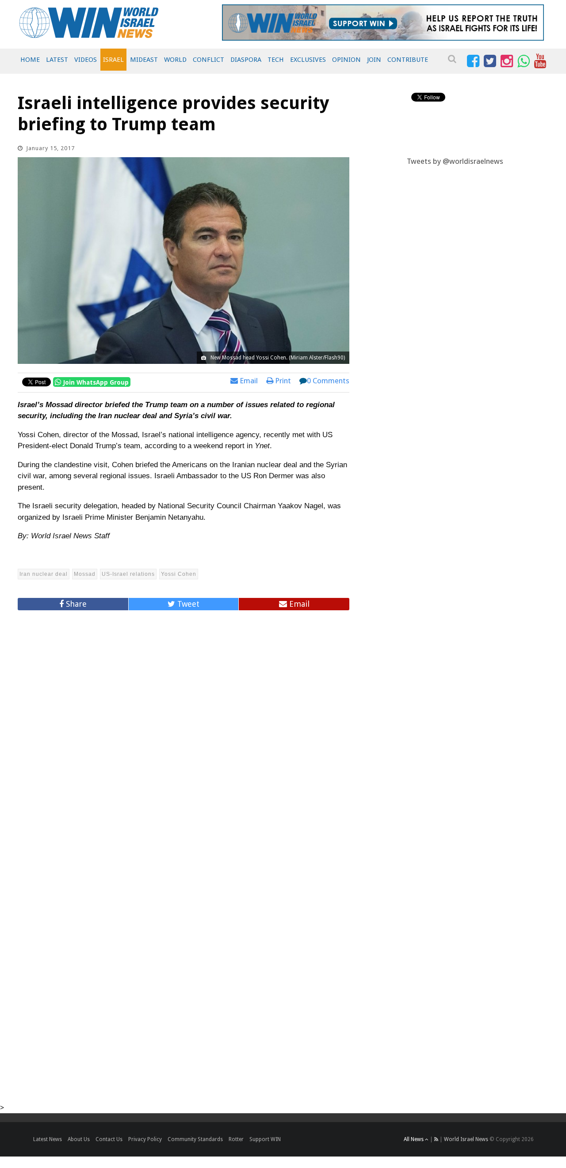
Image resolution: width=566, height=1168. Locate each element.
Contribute (407, 60)
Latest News (47, 1139)
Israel (113, 60)
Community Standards (195, 1139)
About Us (79, 1139)
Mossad (85, 574)
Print (282, 380)
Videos (85, 60)
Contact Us (109, 1139)
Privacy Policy (145, 1139)
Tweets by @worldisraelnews (455, 161)
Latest (57, 60)
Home (30, 60)
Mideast (144, 60)
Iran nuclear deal (43, 574)
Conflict (208, 60)
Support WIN (265, 1139)
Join (374, 60)
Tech (276, 60)
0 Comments (328, 380)
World (175, 60)
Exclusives (308, 60)
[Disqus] (183, 736)
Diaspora (245, 60)
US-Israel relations (128, 574)
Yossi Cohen (178, 574)
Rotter (236, 1139)
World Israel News (466, 1139)
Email (248, 380)
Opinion (346, 60)
